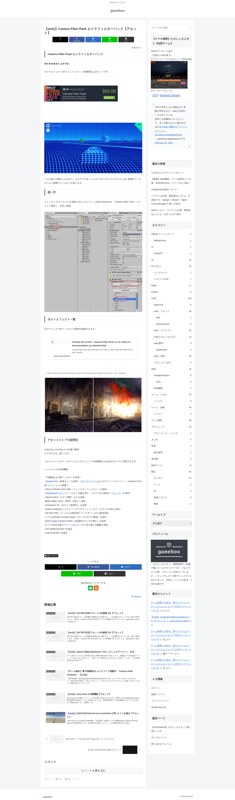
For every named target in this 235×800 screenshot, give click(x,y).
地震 (77, 521)
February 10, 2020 (164, 143)
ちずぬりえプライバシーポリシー (167, 172)
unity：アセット (52, 555)
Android (165, 95)
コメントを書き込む (93, 770)
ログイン (155, 688)
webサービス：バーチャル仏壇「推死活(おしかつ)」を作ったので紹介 (171, 212)
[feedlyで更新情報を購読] (90, 588)
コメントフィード (160, 701)
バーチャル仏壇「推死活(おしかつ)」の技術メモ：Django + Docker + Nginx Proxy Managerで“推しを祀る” (170, 200)
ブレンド (62, 493)
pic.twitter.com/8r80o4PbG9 (168, 135)
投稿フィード (157, 694)
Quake (54, 521)
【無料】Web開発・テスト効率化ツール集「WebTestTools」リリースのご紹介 (171, 181)
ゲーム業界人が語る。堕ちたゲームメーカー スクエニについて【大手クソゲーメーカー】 (171, 606)
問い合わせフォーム (161, 744)
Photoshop (51, 493)
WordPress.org (158, 707)
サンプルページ (159, 737)
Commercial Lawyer (179, 621)
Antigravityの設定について (164, 189)
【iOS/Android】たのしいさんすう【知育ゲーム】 (170, 729)
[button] (126, 39)
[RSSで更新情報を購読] (96, 588)
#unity (165, 127)
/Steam (175, 95)
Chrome (49, 481)
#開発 (171, 127)
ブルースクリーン (88, 481)
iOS (155, 95)
